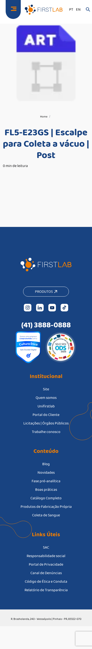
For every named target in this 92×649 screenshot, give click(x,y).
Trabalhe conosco (46, 431)
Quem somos (46, 397)
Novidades (46, 472)
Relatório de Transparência (46, 590)
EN (78, 9)
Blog (46, 464)
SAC (46, 547)
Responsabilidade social (46, 556)
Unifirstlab (46, 406)
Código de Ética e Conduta (46, 581)
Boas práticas (46, 489)
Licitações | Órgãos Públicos (46, 423)
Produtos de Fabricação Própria (46, 506)
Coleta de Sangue (46, 515)
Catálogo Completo (46, 498)
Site (46, 389)
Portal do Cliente (46, 414)
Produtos (44, 291)
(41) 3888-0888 (46, 324)
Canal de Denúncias (46, 573)
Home (43, 116)
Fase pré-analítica (46, 481)
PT (71, 9)
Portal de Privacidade (46, 564)
